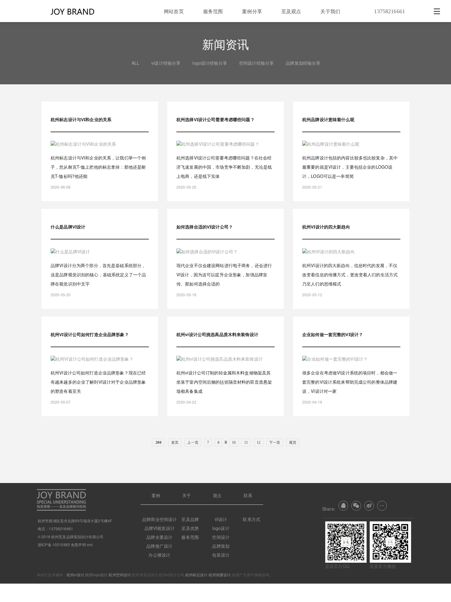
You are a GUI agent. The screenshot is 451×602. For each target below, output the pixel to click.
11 (246, 442)
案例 (156, 495)
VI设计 (220, 519)
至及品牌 (190, 519)
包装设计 (220, 555)
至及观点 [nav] (291, 11)
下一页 (274, 442)
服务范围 (190, 537)
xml (90, 544)
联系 (248, 495)
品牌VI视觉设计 (160, 528)
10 (234, 442)
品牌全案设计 (159, 537)
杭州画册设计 (220, 574)
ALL (135, 63)
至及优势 (190, 528)
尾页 (292, 442)
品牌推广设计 (159, 546)
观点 (217, 495)
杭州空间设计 (120, 574)
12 (258, 442)
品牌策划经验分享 (303, 63)
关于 (186, 495)
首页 (175, 442)
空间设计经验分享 (256, 63)
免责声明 (78, 544)
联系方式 (251, 519)
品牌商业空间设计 (159, 519)
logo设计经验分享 (209, 63)
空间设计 (220, 537)
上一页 (192, 442)
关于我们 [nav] (330, 11)
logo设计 (220, 528)
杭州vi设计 (75, 574)
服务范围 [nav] (213, 11)
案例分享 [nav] (252, 11)
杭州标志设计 (196, 574)
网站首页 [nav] (174, 11)
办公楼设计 (159, 555)
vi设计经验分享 (165, 63)
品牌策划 (220, 546)
